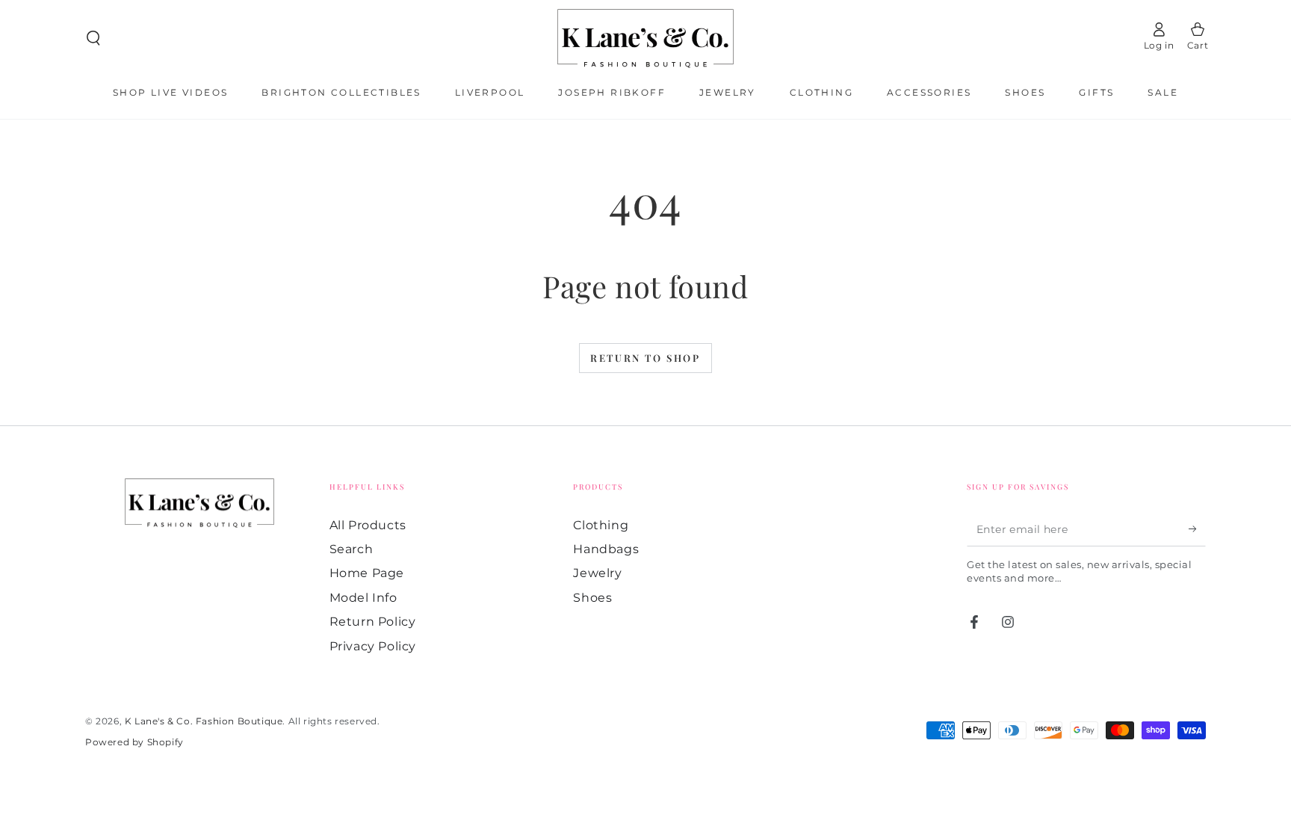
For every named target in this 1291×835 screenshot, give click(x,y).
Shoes (592, 598)
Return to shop (645, 357)
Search (351, 549)
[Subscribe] (1197, 529)
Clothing (600, 525)
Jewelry (597, 573)
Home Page (366, 573)
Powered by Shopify (134, 742)
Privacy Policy (372, 646)
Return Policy (372, 621)
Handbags (606, 549)
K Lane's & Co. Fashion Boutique (204, 721)
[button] (93, 38)
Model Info (363, 598)
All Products (367, 525)
